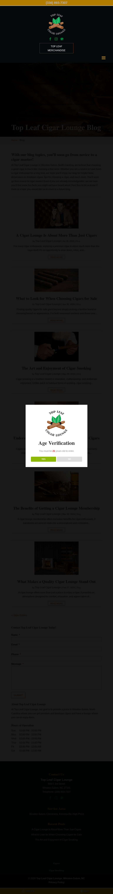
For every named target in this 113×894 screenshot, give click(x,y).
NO (69, 459)
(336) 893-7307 (56, 3)
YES (43, 459)
